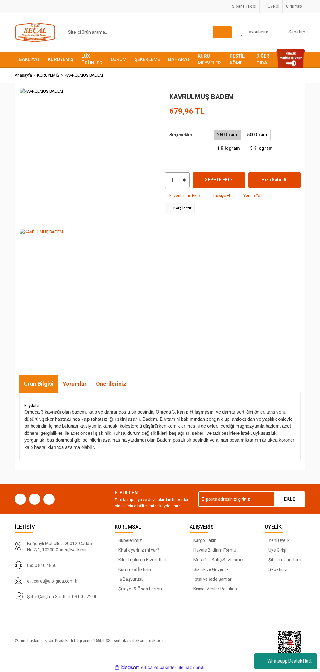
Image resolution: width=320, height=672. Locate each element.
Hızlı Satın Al (275, 179)
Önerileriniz (111, 383)
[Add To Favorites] (182, 196)
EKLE (289, 499)
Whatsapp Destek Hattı (290, 661)
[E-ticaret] (159, 667)
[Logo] (35, 31)
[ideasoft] (126, 667)
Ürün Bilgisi (38, 383)
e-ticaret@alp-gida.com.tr (52, 581)
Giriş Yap (294, 6)
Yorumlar (75, 383)
